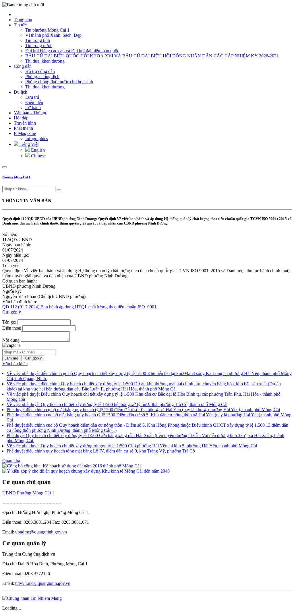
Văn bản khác (15, 363)
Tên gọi (9, 322)
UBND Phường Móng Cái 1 (28, 492)
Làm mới (12, 358)
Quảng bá (11, 460)
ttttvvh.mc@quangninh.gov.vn (42, 583)
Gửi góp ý (11, 312)
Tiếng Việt (28, 144)
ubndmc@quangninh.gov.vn (41, 531)
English (37, 150)
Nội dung (11, 340)
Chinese (38, 155)
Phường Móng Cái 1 (16, 177)
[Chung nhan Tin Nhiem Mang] (32, 598)
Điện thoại (11, 328)
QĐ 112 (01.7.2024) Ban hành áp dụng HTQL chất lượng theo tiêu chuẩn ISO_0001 (79, 306)
